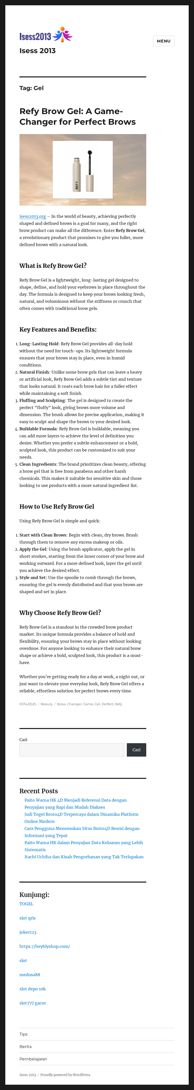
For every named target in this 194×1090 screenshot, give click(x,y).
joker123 (27, 932)
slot (23, 960)
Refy (118, 704)
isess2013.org (32, 216)
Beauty (47, 704)
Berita (25, 1046)
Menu (164, 41)
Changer (74, 704)
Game (88, 704)
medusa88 (29, 974)
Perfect (107, 704)
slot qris (27, 918)
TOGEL (26, 903)
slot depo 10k (32, 988)
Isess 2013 (37, 50)
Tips (23, 1034)
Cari (23, 739)
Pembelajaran (33, 1059)
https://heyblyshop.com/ (44, 946)
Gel (97, 704)
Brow (61, 704)
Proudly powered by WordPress (65, 1075)
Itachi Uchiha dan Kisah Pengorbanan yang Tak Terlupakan (84, 856)
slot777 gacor (32, 1003)
